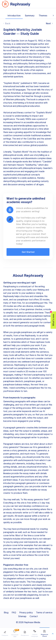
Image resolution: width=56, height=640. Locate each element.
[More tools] (52, 633)
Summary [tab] (29, 15)
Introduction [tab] (14, 15)
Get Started (28, 252)
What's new (53, 318)
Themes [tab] (43, 15)
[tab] (5, 633)
